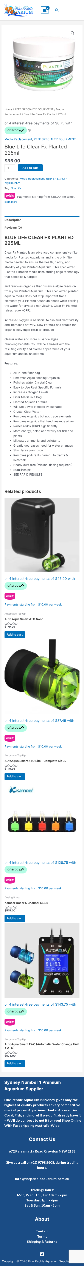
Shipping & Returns (42, 1241)
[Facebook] (42, 1254)
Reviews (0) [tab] (13, 227)
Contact (42, 1231)
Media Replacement (18, 139)
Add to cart (30, 167)
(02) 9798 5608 (42, 1162)
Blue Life (16, 188)
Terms (42, 1236)
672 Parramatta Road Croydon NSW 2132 (42, 1151)
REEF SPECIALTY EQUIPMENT (34, 109)
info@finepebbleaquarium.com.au (42, 1179)
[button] (57, 10)
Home (8, 109)
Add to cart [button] (15, 634)
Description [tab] (13, 220)
